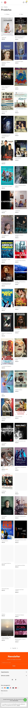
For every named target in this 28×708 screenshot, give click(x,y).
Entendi (18, 705)
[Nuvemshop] (14, 700)
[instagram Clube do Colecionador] (12, 679)
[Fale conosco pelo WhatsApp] (25, 699)
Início (2, 6)
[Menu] (2, 2)
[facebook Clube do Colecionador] (15, 679)
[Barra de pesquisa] (23, 2)
